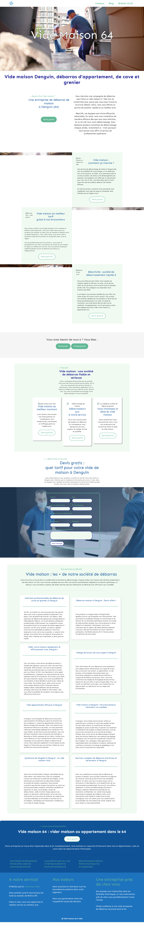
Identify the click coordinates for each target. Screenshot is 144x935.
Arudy (22, 861)
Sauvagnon (24, 864)
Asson (61, 867)
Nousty (47, 867)
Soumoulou (15, 867)
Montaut (14, 864)
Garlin (61, 864)
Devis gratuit (47, 256)
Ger (91, 867)
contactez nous (32, 886)
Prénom (53, 497)
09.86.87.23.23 (125, 3)
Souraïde (14, 861)
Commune (76, 521)
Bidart (82, 861)
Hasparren (91, 861)
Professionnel (80, 346)
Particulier (63, 346)
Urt (45, 864)
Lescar (47, 861)
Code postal (55, 521)
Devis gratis (48, 119)
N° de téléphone (78, 505)
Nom (74, 497)
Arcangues (83, 867)
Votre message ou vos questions (61, 529)
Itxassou (53, 864)
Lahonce (25, 867)
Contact (99, 3)
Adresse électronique (58, 505)
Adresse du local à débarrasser (61, 513)
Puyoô (55, 867)
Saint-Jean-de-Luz (60, 861)
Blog (111, 3)
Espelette (31, 861)
